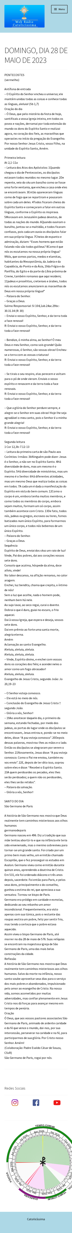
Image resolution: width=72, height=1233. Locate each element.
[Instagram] (15, 1103)
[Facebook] (35, 1103)
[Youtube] (57, 1103)
